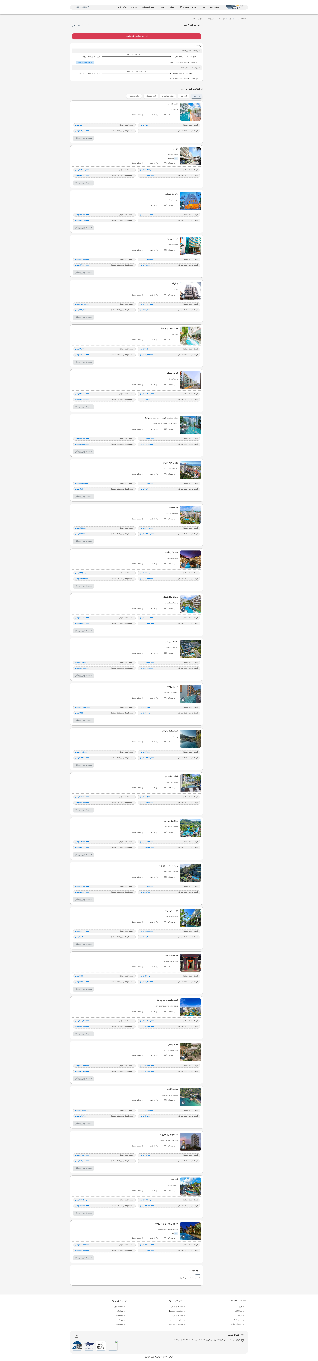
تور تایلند (222, 19)
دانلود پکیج (76, 26)
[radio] (201, 94)
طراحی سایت (168, 1356)
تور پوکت (211, 19)
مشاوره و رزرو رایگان (83, 138)
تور (230, 19)
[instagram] (76, 1336)
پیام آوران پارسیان (151, 1356)
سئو (160, 1356)
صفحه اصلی (242, 19)
